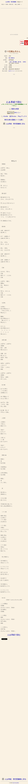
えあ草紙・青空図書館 (10, 1)
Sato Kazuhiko (16, 782)
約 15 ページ (11, 71)
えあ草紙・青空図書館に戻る (15, 124)
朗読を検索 (15, 109)
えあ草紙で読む (14, 102)
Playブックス (22, 116)
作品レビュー (17, 112)
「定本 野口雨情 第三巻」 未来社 (17, 61)
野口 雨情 (11, 58)
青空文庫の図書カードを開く (14, 120)
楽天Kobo (12, 116)
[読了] (5, 51)
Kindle (5, 116)
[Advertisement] (14, 20)
